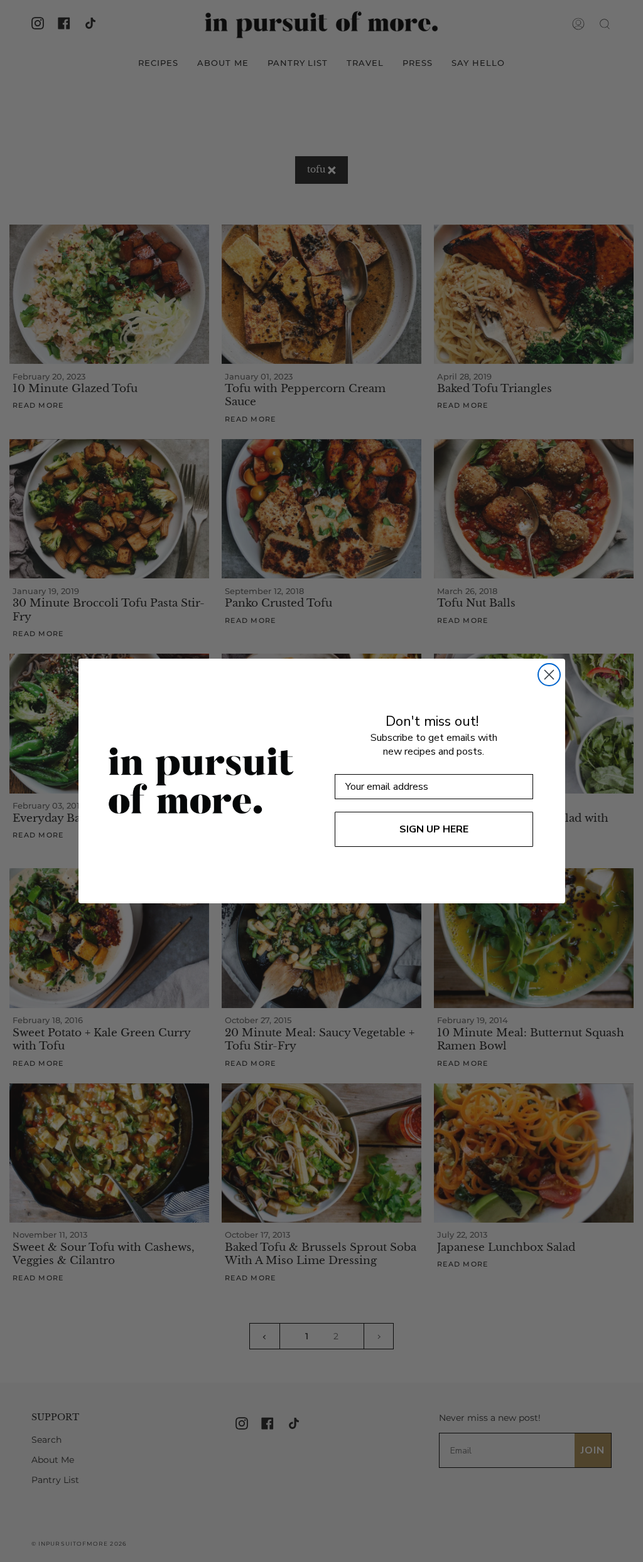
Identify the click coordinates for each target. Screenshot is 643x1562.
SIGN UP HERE (433, 829)
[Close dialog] (549, 675)
